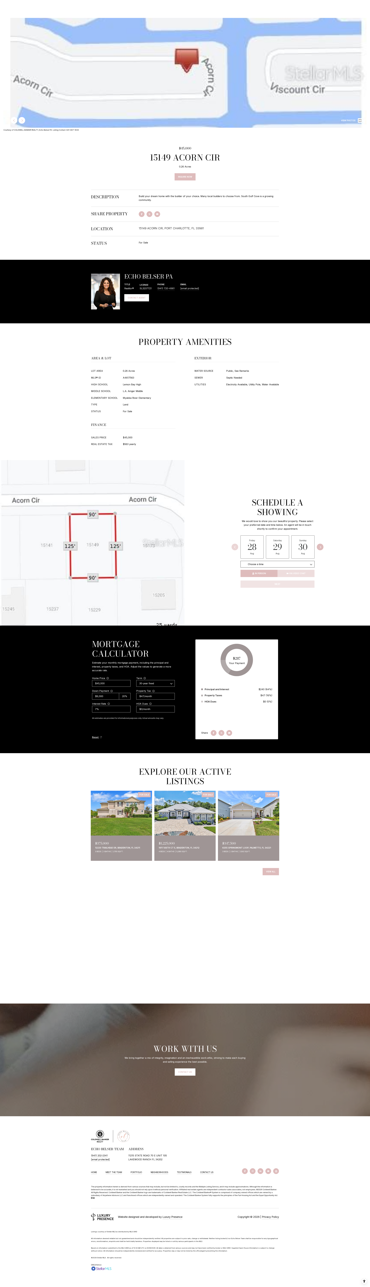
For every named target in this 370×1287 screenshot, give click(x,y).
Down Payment (100, 690)
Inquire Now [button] (185, 177)
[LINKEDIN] (260, 1171)
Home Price (98, 678)
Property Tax (143, 690)
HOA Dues (142, 703)
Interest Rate (99, 703)
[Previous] (235, 547)
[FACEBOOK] (245, 1171)
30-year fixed (146, 683)
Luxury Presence (172, 1216)
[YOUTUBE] (268, 1171)
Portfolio (136, 1172)
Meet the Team (114, 1172)
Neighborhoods (159, 1172)
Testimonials (184, 1172)
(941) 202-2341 (99, 1155)
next (21, 120)
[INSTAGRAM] (253, 1171)
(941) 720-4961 (166, 288)
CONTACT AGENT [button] (137, 297)
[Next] (320, 547)
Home (94, 1172)
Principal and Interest (217, 689)
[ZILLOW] (276, 1171)
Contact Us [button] (185, 1072)
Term (139, 678)
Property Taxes (213, 695)
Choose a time (255, 564)
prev (14, 120)
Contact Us (206, 1172)
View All (270, 871)
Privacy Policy (270, 1216)
